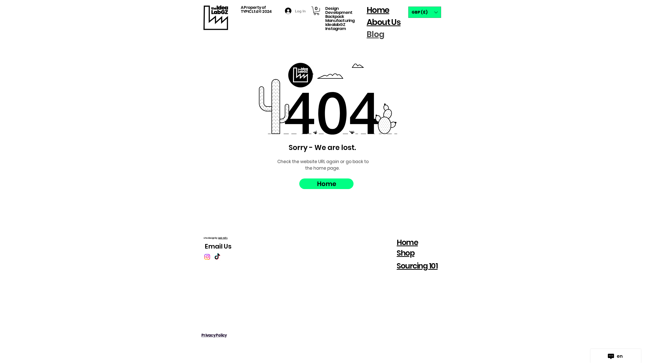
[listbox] (424, 12)
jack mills (223, 238)
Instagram (335, 29)
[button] (316, 11)
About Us (383, 22)
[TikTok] (217, 257)
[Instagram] (207, 257)
